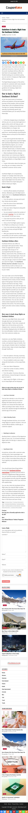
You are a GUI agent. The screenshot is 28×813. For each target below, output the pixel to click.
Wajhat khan (5, 632)
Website (4, 564)
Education (4, 678)
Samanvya (5, 799)
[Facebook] (3, 63)
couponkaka (5, 610)
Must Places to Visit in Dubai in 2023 (10, 631)
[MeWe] (16, 63)
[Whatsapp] (21, 63)
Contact (21, 804)
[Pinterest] (13, 63)
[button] (2, 13)
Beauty (3, 672)
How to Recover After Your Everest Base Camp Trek (13, 608)
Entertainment (5, 681)
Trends (3, 703)
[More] (23, 63)
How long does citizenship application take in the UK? (13, 512)
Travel (4, 26)
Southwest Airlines (8, 502)
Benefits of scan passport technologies (11, 797)
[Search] (26, 13)
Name (4, 554)
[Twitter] (6, 63)
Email (3, 559)
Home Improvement (6, 689)
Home (5, 804)
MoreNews (20, 807)
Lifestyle (4, 692)
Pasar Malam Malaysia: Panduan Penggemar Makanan (13, 519)
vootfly (4, 35)
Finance (3, 683)
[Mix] (18, 63)
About (9, 804)
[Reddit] (8, 63)
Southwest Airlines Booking (10, 504)
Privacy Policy (15, 804)
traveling (11, 214)
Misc (3, 694)
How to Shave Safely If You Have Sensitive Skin (12, 730)
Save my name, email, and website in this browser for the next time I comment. (13, 570)
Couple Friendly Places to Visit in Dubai (10, 653)
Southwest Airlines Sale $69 (16, 507)
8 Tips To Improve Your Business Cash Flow (11, 775)
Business (4, 675)
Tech (3, 697)
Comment (5, 534)
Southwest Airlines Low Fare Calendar (13, 505)
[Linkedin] (11, 63)
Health (3, 686)
